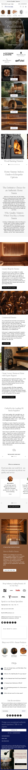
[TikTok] (7, 626)
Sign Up (23, 716)
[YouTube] (2, 626)
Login (9, 3)
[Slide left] (1, 164)
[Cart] (25, 6)
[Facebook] (15, 626)
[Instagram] (5, 626)
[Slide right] (26, 164)
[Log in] (23, 6)
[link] (14, 73)
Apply (12, 3)
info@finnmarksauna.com (9, 616)
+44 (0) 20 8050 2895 (7, 612)
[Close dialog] (26, 750)
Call (19, 4)
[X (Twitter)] (13, 626)
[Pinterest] (10, 626)
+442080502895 (24, 3)
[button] (3, 6)
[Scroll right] (26, 12)
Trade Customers (4, 4)
